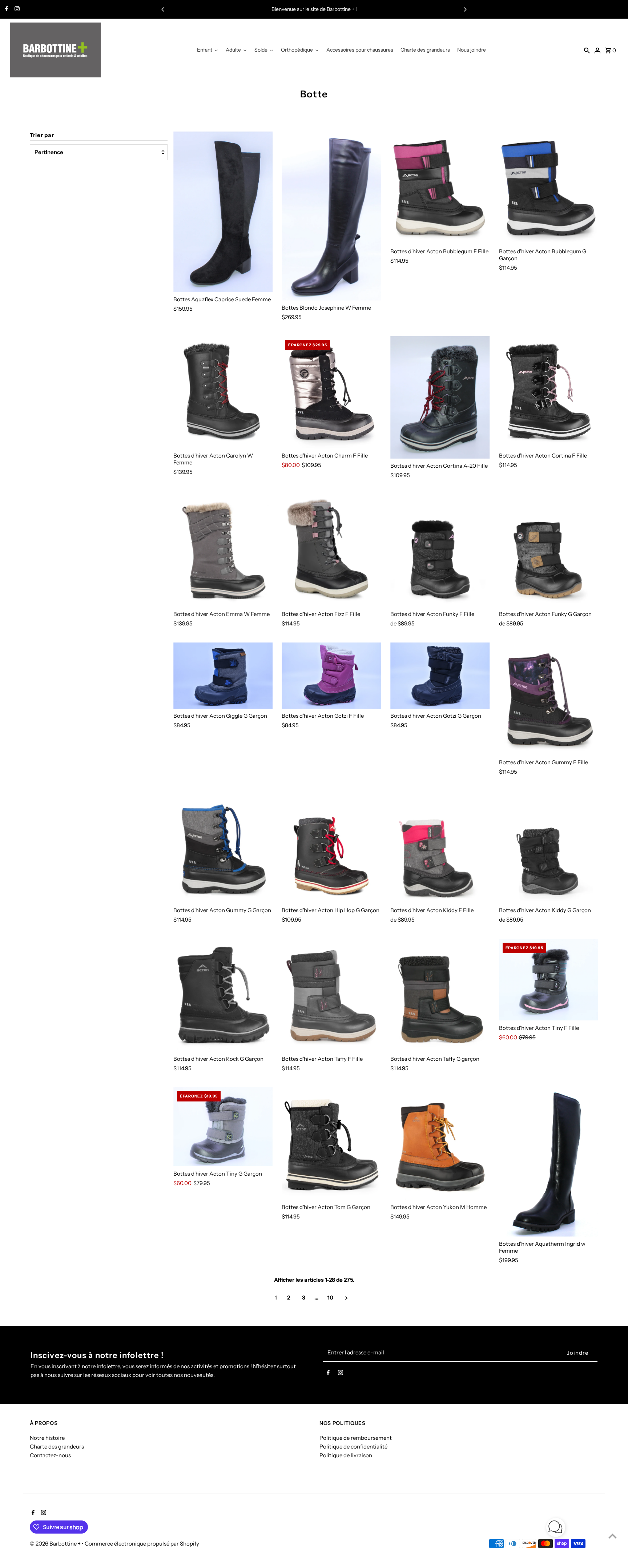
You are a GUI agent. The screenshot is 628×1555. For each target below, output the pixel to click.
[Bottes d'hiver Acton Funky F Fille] (440, 550)
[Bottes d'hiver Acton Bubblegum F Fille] (440, 188)
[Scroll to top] (612, 1536)
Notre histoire (47, 1437)
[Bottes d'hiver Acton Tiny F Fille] (549, 979)
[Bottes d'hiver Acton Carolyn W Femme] (223, 392)
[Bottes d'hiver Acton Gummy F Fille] (549, 698)
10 (330, 1297)
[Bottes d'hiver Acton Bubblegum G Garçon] (549, 188)
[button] (555, 1528)
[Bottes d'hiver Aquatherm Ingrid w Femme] (549, 1162)
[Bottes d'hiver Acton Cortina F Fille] (549, 392)
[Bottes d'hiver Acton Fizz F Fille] (331, 550)
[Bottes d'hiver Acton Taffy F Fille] (331, 995)
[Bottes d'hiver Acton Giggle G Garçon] (223, 675)
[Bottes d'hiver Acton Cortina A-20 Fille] (440, 397)
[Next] (464, 9)
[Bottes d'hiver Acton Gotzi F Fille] (331, 675)
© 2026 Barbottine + (56, 1543)
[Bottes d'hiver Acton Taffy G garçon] (440, 995)
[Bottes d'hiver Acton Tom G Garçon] (331, 1143)
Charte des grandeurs (57, 1446)
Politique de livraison (345, 1454)
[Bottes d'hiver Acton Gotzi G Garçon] (440, 675)
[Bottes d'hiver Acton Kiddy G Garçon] (549, 847)
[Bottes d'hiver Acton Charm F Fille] (331, 392)
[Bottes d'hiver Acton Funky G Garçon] (549, 550)
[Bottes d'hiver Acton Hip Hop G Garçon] (331, 847)
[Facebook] (5, 9)
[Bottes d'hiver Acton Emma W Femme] (223, 550)
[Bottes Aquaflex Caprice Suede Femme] (223, 212)
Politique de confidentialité (353, 1446)
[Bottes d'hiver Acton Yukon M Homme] (440, 1143)
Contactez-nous (50, 1454)
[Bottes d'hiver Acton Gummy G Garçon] (223, 847)
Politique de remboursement (355, 1437)
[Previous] (163, 9)
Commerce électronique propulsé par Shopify (142, 1543)
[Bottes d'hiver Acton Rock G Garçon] (223, 995)
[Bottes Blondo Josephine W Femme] (331, 216)
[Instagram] (16, 9)
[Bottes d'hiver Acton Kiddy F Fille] (440, 847)
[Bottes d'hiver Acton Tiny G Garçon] (223, 1126)
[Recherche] (587, 50)
